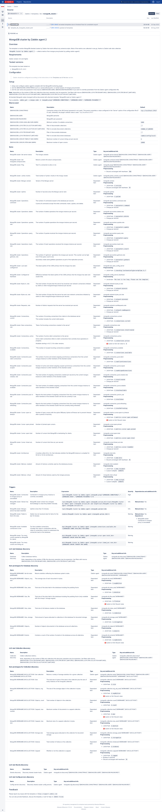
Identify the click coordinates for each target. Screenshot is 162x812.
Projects (19, 2)
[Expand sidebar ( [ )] (2, 810)
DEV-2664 (54, 24)
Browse (151, 13)
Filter (157, 13)
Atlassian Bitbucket (99, 804)
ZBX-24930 (55, 28)
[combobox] (135, 1)
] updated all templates (66, 28)
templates (34, 14)
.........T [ (48, 24)
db (41, 14)
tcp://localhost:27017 (86, 112)
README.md (14, 24)
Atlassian (83, 809)
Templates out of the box (60, 77)
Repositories (27, 2)
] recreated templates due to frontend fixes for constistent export (78, 24)
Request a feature (88, 807)
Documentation (78, 807)
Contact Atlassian (105, 807)
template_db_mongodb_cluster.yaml (22, 28)
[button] (2, 2)
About (97, 807)
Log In (158, 2)
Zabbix (9, 6)
